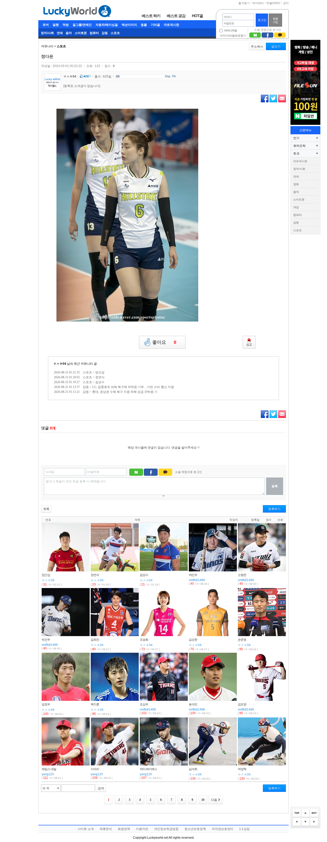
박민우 (193, 575)
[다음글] (314, 822)
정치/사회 (47, 33)
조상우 (144, 704)
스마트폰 (81, 33)
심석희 (193, 769)
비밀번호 (93, 472)
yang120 (48, 774)
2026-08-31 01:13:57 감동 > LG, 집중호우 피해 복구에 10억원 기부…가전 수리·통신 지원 (114, 387)
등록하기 (274, 509)
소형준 (242, 575)
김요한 (193, 639)
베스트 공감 (176, 16)
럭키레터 (258, 3)
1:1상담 (244, 829)
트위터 (273, 98)
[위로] (305, 813)
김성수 (144, 575)
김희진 (95, 639)
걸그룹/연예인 (82, 25)
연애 (60, 33)
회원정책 (124, 829)
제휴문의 (106, 829)
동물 (144, 25)
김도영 (242, 704)
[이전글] (297, 822)
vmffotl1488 (197, 580)
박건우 (46, 639)
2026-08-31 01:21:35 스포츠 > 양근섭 (79, 372)
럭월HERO (273, 3)
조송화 (144, 639)
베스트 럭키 (151, 16)
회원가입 (275, 20)
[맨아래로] (314, 813)
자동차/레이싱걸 (107, 25)
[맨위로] (297, 813)
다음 (214, 800)
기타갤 (155, 25)
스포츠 (115, 33)
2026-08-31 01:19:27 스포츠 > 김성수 (79, 382)
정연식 (95, 575)
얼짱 (56, 25)
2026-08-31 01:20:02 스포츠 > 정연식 (79, 377)
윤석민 (193, 704)
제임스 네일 (49, 769)
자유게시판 (171, 25)
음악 (69, 33)
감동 (105, 33)
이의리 (95, 769)
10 (202, 800)
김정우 (46, 704)
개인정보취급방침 (166, 829)
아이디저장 (230, 30)
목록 (46, 509)
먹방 (66, 25)
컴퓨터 (94, 33)
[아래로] (305, 822)
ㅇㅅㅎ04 (69, 76)
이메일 (282, 98)
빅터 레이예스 (148, 769)
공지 (286, 3)
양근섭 (46, 575)
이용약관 (142, 829)
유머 (46, 25)
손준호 (242, 639)
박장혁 (242, 769)
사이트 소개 (86, 829)
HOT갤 (197, 16)
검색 (101, 788)
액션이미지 (129, 25)
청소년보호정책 (195, 829)
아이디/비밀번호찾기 (233, 35)
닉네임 (49, 472)
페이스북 (264, 98)
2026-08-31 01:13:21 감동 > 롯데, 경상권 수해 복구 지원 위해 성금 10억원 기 (105, 392)
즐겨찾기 (244, 3)
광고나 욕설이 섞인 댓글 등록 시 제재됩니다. (76, 481)
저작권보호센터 (222, 829)
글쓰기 (276, 46)
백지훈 (95, 704)
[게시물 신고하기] (249, 342)
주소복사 (257, 46)
